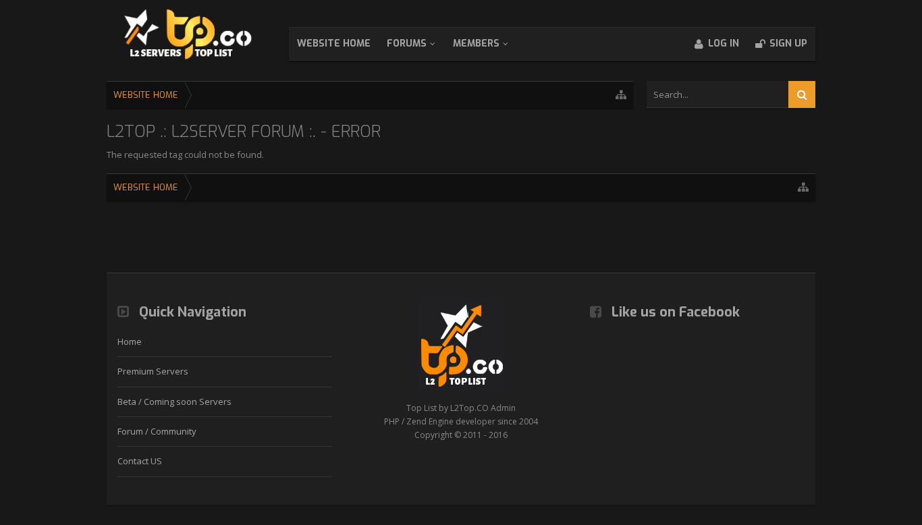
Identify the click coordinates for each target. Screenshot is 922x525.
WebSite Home (334, 43)
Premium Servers (152, 371)
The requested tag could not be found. (185, 154)
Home (129, 341)
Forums (407, 43)
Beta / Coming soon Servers (174, 401)
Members (476, 43)
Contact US (139, 461)
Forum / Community (156, 431)
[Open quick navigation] (621, 95)
